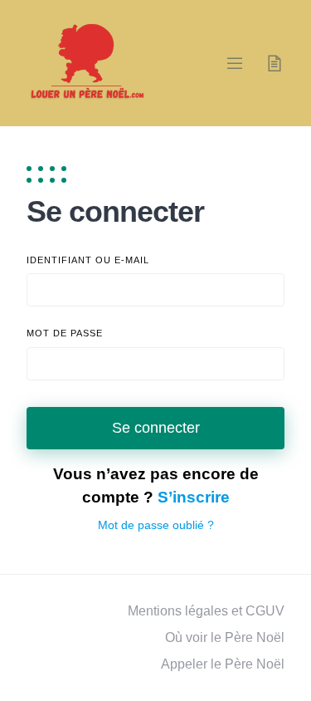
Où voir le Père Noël (224, 637)
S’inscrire (194, 497)
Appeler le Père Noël (222, 664)
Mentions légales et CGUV (206, 611)
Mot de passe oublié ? (156, 525)
